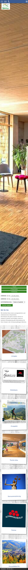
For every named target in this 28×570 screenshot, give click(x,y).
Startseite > (4, 569)
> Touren (14, 286)
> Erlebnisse (14, 291)
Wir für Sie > (10, 569)
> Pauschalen (14, 289)
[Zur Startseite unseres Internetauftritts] (5, 9)
